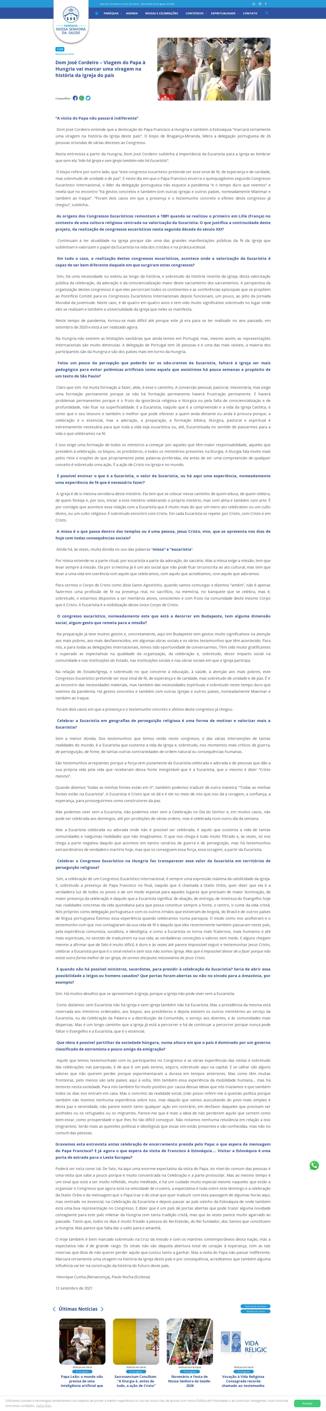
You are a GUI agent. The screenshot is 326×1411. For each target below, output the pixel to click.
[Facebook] (265, 4)
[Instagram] (260, 4)
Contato (250, 13)
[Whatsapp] (254, 4)
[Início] (96, 13)
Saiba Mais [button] (44, 1406)
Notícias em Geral (256, 1311)
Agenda (132, 13)
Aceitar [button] (307, 1403)
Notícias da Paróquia (255, 1306)
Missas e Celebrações (161, 13)
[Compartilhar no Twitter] (88, 99)
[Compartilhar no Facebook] (75, 99)
